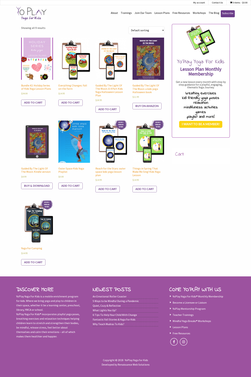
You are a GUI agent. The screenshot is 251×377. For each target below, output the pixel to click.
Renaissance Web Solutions (134, 364)
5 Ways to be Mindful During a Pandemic (116, 301)
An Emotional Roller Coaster (110, 296)
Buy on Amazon (147, 106)
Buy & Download (37, 185)
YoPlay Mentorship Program (189, 308)
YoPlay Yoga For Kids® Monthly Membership (198, 296)
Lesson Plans (180, 327)
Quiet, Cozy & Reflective (107, 305)
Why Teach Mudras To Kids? (108, 324)
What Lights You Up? (104, 310)
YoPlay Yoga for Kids (31, 13)
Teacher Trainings (183, 315)
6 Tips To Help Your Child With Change (115, 315)
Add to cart (33, 102)
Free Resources (181, 333)
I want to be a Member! (201, 124)
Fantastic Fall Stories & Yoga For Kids (114, 319)
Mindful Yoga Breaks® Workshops (192, 321)
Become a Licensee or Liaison (190, 302)
